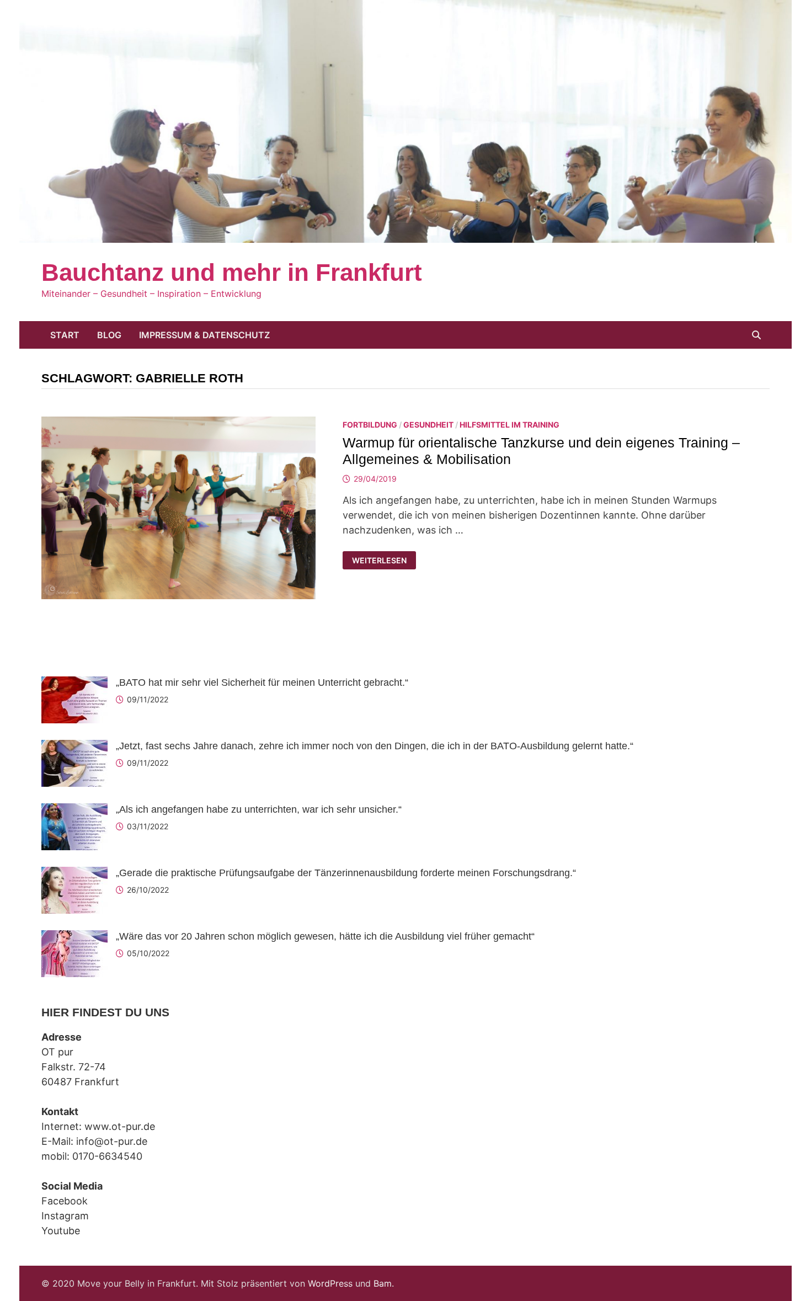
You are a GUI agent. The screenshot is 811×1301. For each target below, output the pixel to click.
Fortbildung (370, 424)
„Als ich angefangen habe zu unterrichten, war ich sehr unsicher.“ (259, 809)
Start (64, 334)
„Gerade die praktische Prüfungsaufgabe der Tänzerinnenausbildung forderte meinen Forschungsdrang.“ (346, 872)
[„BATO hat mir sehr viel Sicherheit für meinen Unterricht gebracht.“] (74, 684)
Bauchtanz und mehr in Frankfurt (231, 272)
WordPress (330, 1283)
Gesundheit (428, 424)
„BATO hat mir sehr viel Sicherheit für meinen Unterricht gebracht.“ (262, 682)
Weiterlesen (382, 560)
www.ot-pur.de (119, 1126)
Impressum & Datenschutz (204, 334)
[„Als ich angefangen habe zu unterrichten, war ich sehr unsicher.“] (74, 811)
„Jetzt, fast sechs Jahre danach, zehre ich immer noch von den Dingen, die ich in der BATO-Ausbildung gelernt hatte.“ (374, 745)
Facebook (64, 1201)
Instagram (65, 1216)
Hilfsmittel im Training (509, 424)
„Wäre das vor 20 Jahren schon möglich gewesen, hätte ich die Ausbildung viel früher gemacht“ (325, 936)
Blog (109, 334)
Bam (383, 1283)
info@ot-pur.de (111, 1141)
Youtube (60, 1230)
